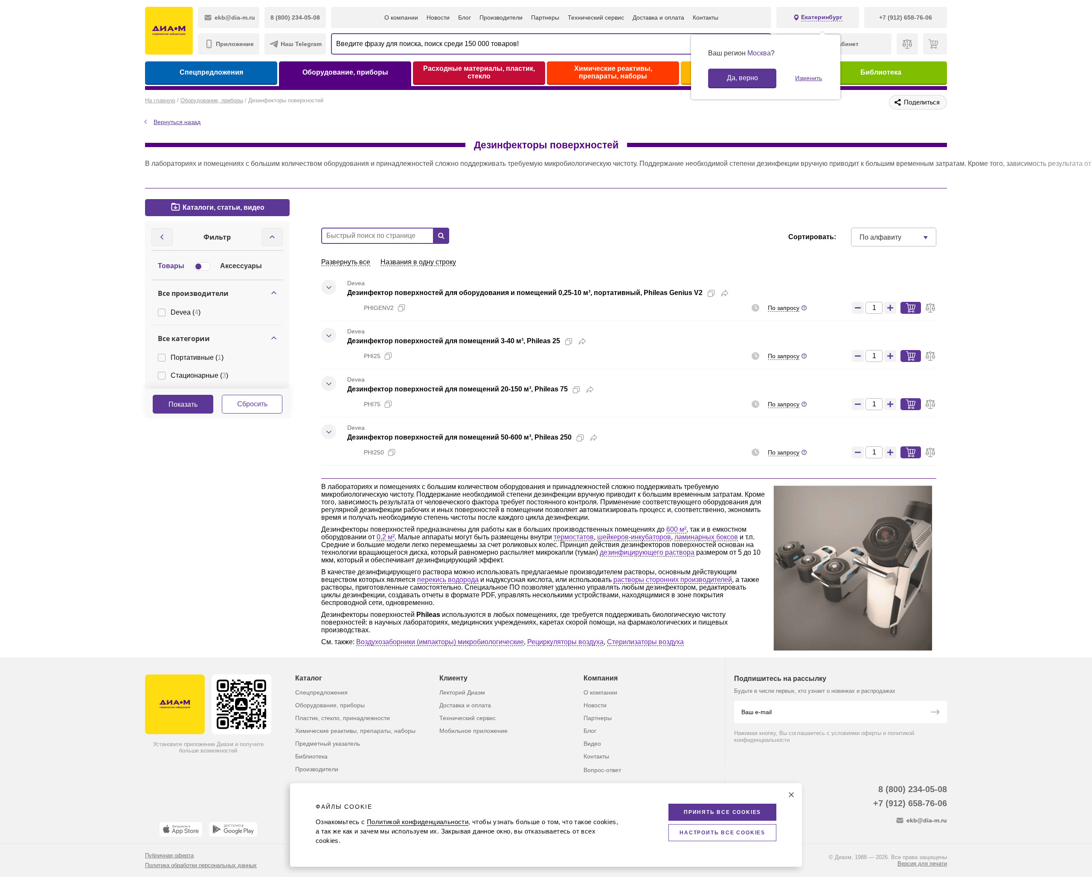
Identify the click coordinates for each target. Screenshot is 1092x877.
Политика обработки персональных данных (201, 865)
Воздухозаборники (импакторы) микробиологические (440, 641)
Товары (171, 265)
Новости (438, 17)
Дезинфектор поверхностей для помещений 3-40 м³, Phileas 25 (453, 340)
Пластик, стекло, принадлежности (342, 718)
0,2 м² (386, 537)
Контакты (705, 17)
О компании (401, 17)
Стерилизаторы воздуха (645, 641)
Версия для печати (922, 863)
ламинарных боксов (706, 537)
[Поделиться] (725, 293)
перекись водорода (448, 579)
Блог (464, 17)
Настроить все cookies (722, 833)
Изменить (808, 78)
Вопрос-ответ (602, 770)
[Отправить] (935, 713)
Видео (592, 743)
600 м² (676, 529)
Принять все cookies (722, 812)
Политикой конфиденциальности (417, 821)
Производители (501, 17)
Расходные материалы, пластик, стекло (479, 72)
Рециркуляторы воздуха (565, 641)
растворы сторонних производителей (672, 579)
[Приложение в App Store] (181, 829)
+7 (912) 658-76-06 (910, 803)
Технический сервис (596, 17)
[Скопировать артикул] (401, 308)
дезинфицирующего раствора (647, 552)
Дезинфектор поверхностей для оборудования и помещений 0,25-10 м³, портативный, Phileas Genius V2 (525, 292)
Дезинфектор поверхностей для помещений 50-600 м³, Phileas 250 (459, 437)
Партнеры (545, 17)
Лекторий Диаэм (462, 692)
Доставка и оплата (658, 17)
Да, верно (742, 77)
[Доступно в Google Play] (233, 829)
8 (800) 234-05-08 (912, 789)
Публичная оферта (169, 855)
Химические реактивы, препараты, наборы (613, 72)
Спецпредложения (211, 72)
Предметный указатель (327, 743)
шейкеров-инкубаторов (634, 537)
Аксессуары (241, 265)
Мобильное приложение (473, 730)
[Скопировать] (711, 293)
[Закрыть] (791, 794)
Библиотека (880, 72)
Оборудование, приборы (345, 72)
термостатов (574, 537)
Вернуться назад (177, 122)
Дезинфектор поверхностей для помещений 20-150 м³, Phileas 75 (457, 389)
